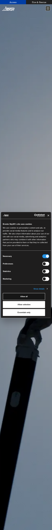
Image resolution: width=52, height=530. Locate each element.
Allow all (24, 296)
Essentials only (24, 312)
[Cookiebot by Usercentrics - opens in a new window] (34, 215)
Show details (39, 289)
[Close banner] (48, 215)
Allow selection (24, 304)
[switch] (45, 264)
